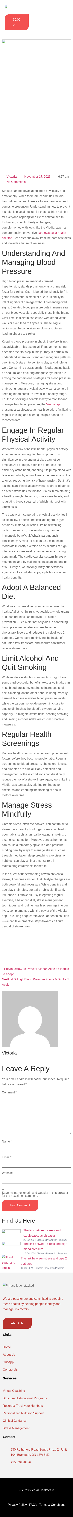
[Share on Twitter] (36, 949)
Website (7, 1172)
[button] (62, 7)
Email (6, 1157)
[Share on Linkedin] (36, 958)
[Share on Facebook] (36, 940)
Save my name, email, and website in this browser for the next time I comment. (35, 1194)
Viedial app (53, 404)
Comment (9, 1092)
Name (7, 1141)
